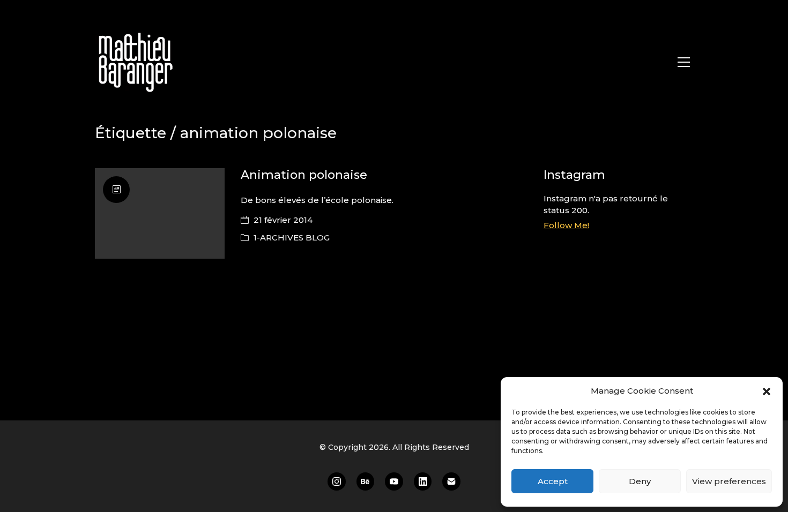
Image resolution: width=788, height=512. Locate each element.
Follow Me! (566, 225)
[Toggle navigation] (683, 62)
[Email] (451, 481)
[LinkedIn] (423, 481)
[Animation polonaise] (160, 213)
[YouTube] (394, 481)
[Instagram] (337, 481)
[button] (766, 391)
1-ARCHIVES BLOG (292, 237)
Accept (553, 481)
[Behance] (365, 481)
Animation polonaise (304, 175)
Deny (640, 481)
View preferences (729, 481)
